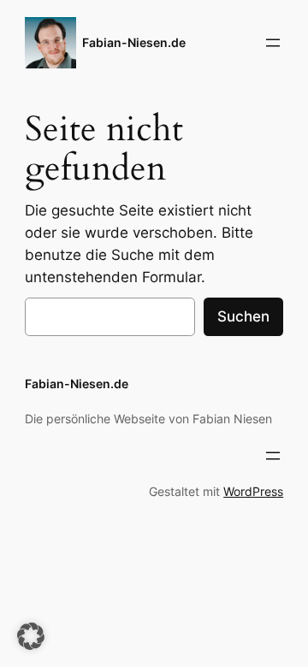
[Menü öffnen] (273, 42)
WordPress (253, 491)
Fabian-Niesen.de (134, 42)
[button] (31, 636)
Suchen (243, 316)
